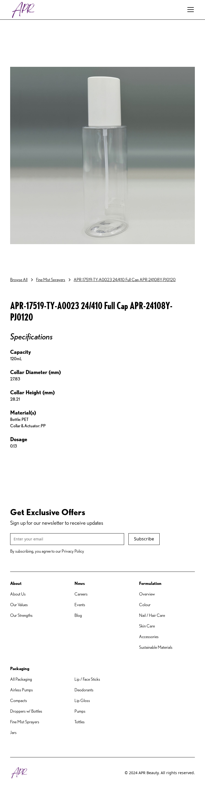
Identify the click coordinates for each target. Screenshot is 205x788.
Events (79, 604)
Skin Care (147, 626)
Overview (147, 594)
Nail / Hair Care (152, 615)
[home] (23, 9)
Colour (145, 604)
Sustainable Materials (155, 647)
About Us (18, 594)
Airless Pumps (21, 689)
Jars (13, 732)
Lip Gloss (82, 700)
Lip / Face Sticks (87, 679)
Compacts (18, 700)
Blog (78, 615)
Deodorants (83, 689)
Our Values (19, 604)
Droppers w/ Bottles (26, 711)
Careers (81, 594)
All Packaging (21, 679)
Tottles (79, 721)
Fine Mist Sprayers (24, 721)
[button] (189, 9)
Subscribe (144, 539)
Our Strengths (21, 615)
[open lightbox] (102, 155)
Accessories (149, 636)
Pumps (79, 711)
